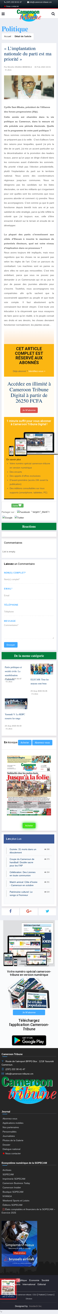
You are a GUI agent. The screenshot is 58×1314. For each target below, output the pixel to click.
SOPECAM (8, 1174)
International (29, 1284)
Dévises (29, 1299)
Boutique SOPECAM (13, 1192)
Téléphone (11, 605)
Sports (17, 1284)
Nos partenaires (11, 1127)
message (10, 621)
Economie (34, 1280)
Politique (22, 1280)
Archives (7, 1170)
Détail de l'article (23, 36)
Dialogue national (11, 1149)
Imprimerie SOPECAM (14, 1178)
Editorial (42, 1284)
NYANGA (7, 1196)
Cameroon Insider (12, 1187)
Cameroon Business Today (16, 1183)
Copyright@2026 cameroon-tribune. (18, 1295)
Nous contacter (12, 6)
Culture (7, 1284)
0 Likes (8, 70)
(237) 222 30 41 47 (14, 2)
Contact (50, 1295)
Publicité (42, 1295)
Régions (8, 1288)
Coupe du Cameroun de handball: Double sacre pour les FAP (22, 862)
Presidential (10, 1280)
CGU (35, 1295)
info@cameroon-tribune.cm (40, 2)
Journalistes (9, 1136)
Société (45, 1280)
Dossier (6, 1144)
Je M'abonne (29, 410)
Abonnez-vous (42, 742)
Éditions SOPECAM (12, 1205)
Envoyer (11, 645)
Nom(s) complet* (15, 573)
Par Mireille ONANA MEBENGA (18, 67)
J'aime (15, 506)
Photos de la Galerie (13, 1140)
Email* (8, 589)
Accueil (7, 36)
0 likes (9, 682)
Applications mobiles (13, 1123)
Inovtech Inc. (35, 1306)
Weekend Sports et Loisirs (16, 1200)
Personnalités (9, 1131)
